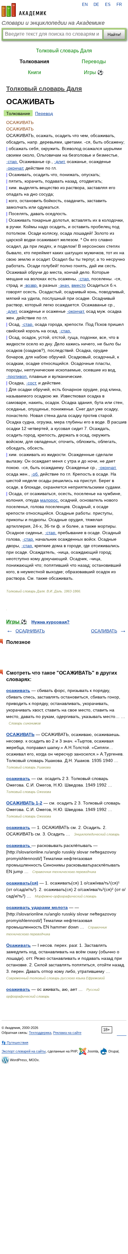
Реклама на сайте (67, 1033)
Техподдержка (40, 1033)
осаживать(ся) (22, 882)
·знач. (64, 285)
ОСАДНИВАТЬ (30, 630)
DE (96, 4)
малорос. (49, 500)
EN (85, 4)
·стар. (12, 161)
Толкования (34, 61)
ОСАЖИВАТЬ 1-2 (24, 802)
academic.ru (24, 10)
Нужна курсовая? (50, 621)
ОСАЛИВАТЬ (104, 630)
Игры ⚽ (93, 72)
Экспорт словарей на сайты (24, 1051)
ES (108, 4)
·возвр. (31, 285)
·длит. (60, 161)
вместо (78, 285)
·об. (35, 474)
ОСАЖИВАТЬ (20, 734)
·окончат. (15, 168)
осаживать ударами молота (37, 907)
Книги (34, 72)
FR (119, 4)
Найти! (114, 34)
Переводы (94, 61)
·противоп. (17, 376)
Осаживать (18, 945)
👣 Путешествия (15, 1042)
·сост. (31, 382)
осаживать (18, 690)
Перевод (44, 113)
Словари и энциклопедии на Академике (53, 23)
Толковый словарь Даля (64, 50)
